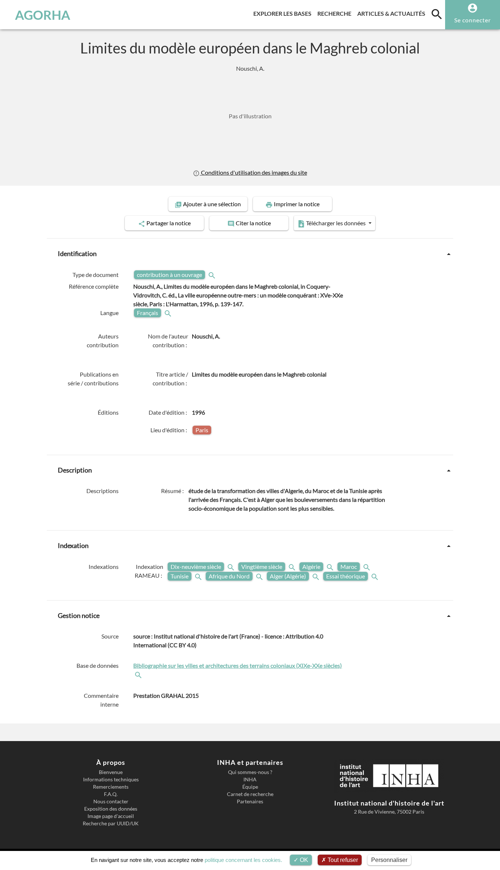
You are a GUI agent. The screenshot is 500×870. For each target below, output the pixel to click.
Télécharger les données (336, 222)
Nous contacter (110, 801)
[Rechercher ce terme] (213, 274)
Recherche (335, 13)
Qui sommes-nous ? (250, 772)
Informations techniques (111, 779)
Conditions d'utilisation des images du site (253, 172)
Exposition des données (110, 809)
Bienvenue (111, 772)
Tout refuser (342, 860)
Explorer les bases (283, 13)
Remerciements (110, 787)
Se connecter (472, 19)
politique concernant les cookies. (243, 860)
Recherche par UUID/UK (111, 823)
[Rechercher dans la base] (139, 674)
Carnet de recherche (250, 794)
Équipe (250, 787)
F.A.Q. (110, 794)
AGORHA (42, 14)
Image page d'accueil (110, 816)
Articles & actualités (392, 13)
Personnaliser (389, 860)
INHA (250, 779)
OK (303, 860)
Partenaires (250, 801)
